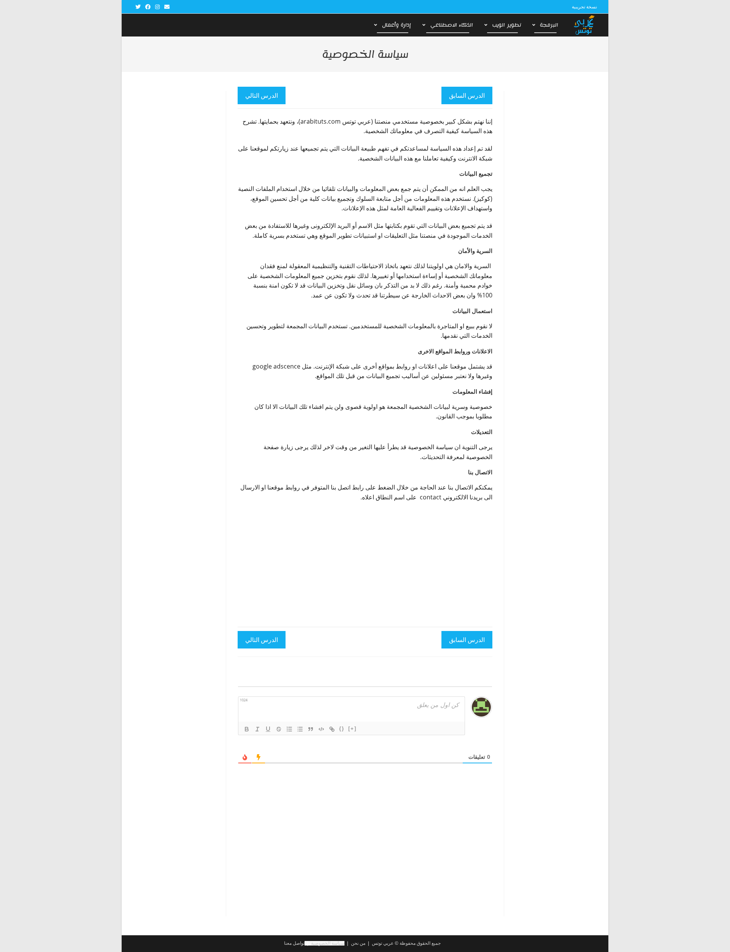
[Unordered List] (300, 729)
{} (341, 728)
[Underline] (268, 729)
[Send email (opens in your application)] (166, 7)
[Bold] (246, 729)
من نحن (358, 943)
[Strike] (278, 729)
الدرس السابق (467, 95)
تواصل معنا (294, 943)
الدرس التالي (261, 95)
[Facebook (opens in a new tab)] (148, 7)
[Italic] (257, 729)
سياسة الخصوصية (327, 943)
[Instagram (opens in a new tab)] (157, 7)
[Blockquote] (310, 729)
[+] (352, 728)
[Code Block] (321, 729)
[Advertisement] (361, 563)
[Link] (332, 729)
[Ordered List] (289, 729)
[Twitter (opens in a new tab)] (138, 7)
